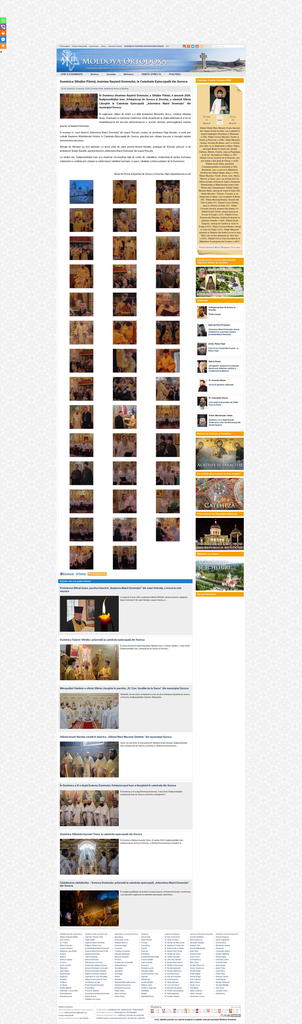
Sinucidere (119, 971)
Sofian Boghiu (195, 974)
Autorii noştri (94, 46)
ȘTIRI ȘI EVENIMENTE (72, 74)
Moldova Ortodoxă (66, 1007)
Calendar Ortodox (115, 46)
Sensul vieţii (145, 937)
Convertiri (118, 948)
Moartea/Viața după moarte (125, 982)
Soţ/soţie (144, 976)
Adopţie (144, 993)
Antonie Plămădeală (197, 948)
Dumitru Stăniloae (222, 954)
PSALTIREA (175, 74)
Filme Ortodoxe (120, 993)
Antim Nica (194, 951)
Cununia (63, 962)
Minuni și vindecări (122, 957)
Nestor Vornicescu (197, 968)
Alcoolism (118, 979)
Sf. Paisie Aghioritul (172, 993)
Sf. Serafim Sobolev (172, 996)
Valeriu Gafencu (196, 991)
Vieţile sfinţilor (90, 940)
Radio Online (119, 991)
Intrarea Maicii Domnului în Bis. (97, 951)
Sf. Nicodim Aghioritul (172, 968)
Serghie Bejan (195, 971)
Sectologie (119, 974)
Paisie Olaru (220, 974)
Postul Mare (89, 988)
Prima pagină (65, 46)
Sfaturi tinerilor (146, 940)
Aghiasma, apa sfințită (68, 951)
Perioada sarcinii (147, 968)
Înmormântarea (66, 993)
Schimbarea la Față (92, 982)
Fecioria (144, 943)
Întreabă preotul (66, 996)
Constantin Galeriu (223, 951)
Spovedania (64, 971)
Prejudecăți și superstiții (124, 962)
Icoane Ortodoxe (66, 948)
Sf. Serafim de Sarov (172, 954)
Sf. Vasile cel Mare (172, 940)
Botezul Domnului (91, 960)
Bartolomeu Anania (223, 945)
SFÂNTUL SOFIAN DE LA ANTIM (131, 1015)
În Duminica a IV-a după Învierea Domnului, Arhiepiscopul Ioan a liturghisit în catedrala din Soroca (118, 785)
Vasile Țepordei (196, 993)
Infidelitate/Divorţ (147, 996)
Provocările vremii (121, 940)
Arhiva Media (120, 996)
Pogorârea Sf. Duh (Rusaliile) (96, 976)
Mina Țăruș (194, 962)
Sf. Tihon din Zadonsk (173, 960)
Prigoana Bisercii (121, 943)
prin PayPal (84, 1018)
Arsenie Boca (221, 943)
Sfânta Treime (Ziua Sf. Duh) (96, 979)
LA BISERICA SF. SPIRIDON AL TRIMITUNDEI (125, 1010)
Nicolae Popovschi (197, 965)
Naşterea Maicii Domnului (94, 943)
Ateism (117, 976)
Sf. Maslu (63, 985)
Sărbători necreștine (93, 999)
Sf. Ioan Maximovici (172, 974)
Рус (167, 46)
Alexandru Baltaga (197, 943)
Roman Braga (195, 976)
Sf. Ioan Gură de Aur (172, 937)
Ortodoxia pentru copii (149, 974)
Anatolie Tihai (195, 945)
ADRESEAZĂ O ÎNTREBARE (125, 1012)
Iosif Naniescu (195, 960)
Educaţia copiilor (147, 971)
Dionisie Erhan (195, 954)
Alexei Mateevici (196, 940)
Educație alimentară (122, 954)
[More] (3, 46)
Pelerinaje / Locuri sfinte (69, 991)
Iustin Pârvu (220, 971)
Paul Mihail (194, 988)
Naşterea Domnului (92, 954)
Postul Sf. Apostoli (92, 991)
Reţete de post (90, 996)
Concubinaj (145, 945)
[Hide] (1, 52)
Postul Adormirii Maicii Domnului (97, 993)
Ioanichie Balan (221, 962)
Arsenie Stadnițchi (197, 937)
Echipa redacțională (79, 46)
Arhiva (103, 46)
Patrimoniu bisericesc (123, 985)
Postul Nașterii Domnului (94, 985)
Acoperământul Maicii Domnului (97, 948)
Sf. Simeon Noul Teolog (173, 951)
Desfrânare (145, 954)
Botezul (63, 957)
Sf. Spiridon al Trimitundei (174, 945)
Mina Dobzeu (195, 982)
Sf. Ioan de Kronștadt (173, 976)
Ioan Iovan (220, 988)
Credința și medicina (122, 951)
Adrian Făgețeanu (222, 940)
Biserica (95, 74)
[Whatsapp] (3, 20)
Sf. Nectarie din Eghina (173, 988)
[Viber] (3, 27)
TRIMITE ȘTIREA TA (151, 74)
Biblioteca (128, 74)
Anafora (63, 954)
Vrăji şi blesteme (121, 965)
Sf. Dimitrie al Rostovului (174, 965)
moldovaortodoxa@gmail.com (75, 1012)
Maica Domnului (66, 945)
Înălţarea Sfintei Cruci (93, 945)
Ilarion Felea (220, 968)
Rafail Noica (220, 993)
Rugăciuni (63, 976)
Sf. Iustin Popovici (171, 979)
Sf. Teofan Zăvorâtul (172, 957)
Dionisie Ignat (221, 957)
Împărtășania (65, 974)
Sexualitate (119, 968)
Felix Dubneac (195, 979)
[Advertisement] (96, 22)
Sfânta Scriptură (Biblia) (69, 937)
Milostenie (63, 968)
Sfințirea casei (146, 985)
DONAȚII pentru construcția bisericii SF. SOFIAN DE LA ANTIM (120, 1018)
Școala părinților (147, 982)
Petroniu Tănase (222, 976)
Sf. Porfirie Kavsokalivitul (174, 991)
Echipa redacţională (66, 1015)
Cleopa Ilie (220, 948)
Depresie (144, 951)
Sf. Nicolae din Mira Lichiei (174, 943)
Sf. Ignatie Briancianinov (174, 962)
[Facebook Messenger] (3, 39)
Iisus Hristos (65, 940)
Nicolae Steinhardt (223, 982)
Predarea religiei (121, 945)
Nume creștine (65, 965)
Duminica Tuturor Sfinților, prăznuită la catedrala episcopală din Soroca (102, 639)
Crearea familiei (147, 960)
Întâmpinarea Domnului (94, 962)
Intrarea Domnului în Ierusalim (96, 968)
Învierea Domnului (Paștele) (95, 971)
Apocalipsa (119, 937)
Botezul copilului (66, 960)
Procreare (145, 965)
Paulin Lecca (195, 985)
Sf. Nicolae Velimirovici (173, 971)
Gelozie (144, 948)
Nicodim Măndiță (222, 985)
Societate (111, 74)
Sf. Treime (64, 943)
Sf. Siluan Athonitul (171, 982)
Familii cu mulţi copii (148, 988)
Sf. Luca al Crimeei (172, 985)
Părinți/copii (145, 979)
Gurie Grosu (195, 957)
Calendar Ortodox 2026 (94, 937)
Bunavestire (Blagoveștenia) (96, 965)
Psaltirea (63, 982)
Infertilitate (145, 991)
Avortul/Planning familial (150, 957)
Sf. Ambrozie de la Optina (174, 948)
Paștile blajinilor (65, 988)
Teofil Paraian (221, 979)
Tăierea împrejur (91, 957)
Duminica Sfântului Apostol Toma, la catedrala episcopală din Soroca (101, 834)
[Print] (3, 33)
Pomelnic (63, 979)
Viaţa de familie (146, 962)
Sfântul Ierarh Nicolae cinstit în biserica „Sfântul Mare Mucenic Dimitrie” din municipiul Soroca (116, 737)
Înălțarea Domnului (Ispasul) (95, 974)
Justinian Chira (221, 991)
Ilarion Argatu (221, 965)
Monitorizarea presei (122, 988)
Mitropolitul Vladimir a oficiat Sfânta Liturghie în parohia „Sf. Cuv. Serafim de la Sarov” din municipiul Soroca (124, 688)
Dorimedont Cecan (197, 996)
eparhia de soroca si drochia (116, 89)
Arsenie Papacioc (222, 937)
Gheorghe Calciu (222, 960)
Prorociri (118, 960)
